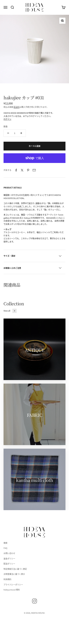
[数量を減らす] (8, 133)
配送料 (16, 106)
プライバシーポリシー (13, 584)
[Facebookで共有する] (16, 170)
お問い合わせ (9, 553)
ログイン (7, 119)
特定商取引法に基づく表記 (15, 568)
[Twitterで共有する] (22, 170)
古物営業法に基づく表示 (14, 574)
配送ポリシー (9, 563)
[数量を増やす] (21, 133)
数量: (6, 126)
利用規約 (7, 579)
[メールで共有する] (34, 170)
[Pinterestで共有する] (28, 170)
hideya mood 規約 (12, 589)
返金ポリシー (9, 558)
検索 (5, 542)
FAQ (5, 548)
